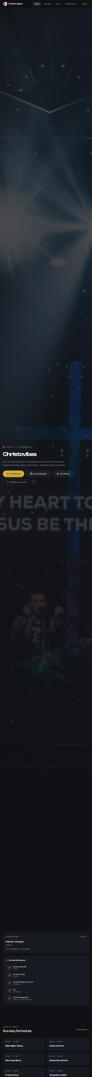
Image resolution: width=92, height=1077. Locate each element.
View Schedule (40, 473)
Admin (84, 4)
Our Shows (65, 473)
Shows (58, 4)
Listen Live (15, 473)
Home (37, 4)
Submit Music (70, 4)
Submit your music (18, 482)
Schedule (47, 4)
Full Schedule (81, 1029)
